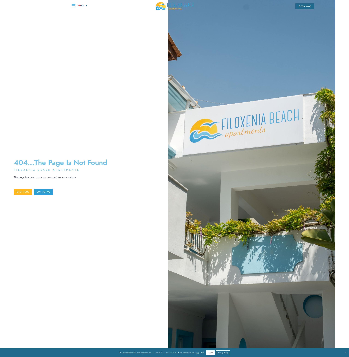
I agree (210, 352)
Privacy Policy (223, 352)
